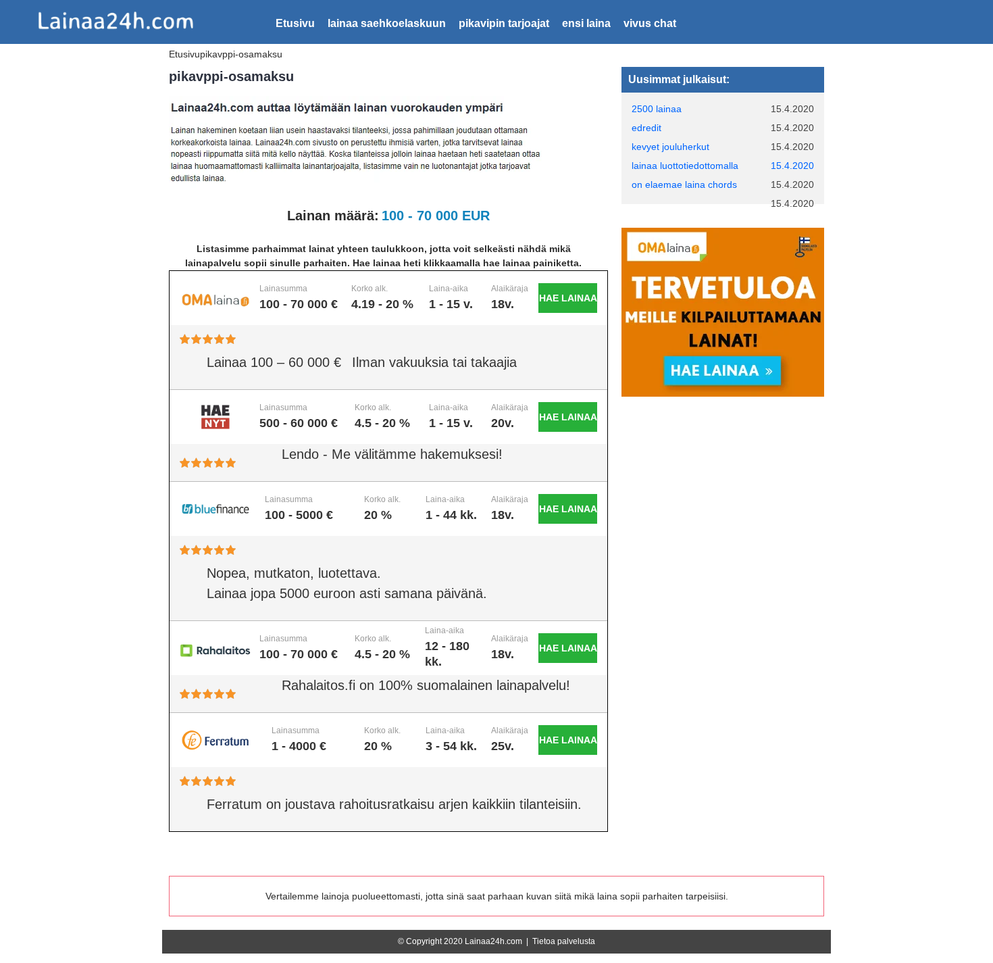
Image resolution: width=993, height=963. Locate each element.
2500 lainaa (657, 108)
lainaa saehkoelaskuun (387, 23)
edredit (646, 127)
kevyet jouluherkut (670, 146)
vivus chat (649, 23)
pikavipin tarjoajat (504, 23)
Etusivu (295, 23)
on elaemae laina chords (684, 184)
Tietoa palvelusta (563, 941)
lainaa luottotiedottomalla (685, 165)
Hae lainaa (568, 298)
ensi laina (586, 23)
